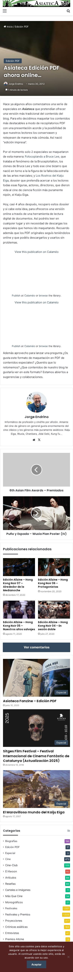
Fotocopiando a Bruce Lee (42, 156)
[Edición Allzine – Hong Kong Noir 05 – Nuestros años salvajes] (19, 610)
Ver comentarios (36, 647)
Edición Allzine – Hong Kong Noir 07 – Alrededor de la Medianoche (18, 585)
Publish (16, 295)
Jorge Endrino (16, 83)
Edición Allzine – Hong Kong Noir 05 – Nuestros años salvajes (19, 625)
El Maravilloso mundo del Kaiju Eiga (34, 812)
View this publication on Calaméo (37, 252)
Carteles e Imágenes (17, 889)
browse (43, 295)
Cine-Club (11, 865)
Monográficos (14, 902)
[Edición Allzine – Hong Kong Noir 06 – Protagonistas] (54, 567)
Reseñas (10, 883)
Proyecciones (13, 920)
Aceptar (36, 964)
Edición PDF (22, 26)
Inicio (9, 26)
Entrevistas (12, 933)
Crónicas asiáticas (16, 926)
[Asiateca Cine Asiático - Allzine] (36, 3)
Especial (10, 853)
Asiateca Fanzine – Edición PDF (30, 701)
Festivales (11, 908)
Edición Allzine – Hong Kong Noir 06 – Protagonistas (53, 583)
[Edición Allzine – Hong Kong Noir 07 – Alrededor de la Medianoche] (19, 567)
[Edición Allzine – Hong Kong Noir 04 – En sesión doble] (54, 610)
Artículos (10, 877)
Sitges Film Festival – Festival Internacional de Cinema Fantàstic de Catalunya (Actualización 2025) (36, 756)
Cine (8, 859)
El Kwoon (11, 871)
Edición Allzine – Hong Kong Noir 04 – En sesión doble (53, 625)
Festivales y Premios (17, 914)
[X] (39, 440)
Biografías (11, 841)
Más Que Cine (13, 896)
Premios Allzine (14, 939)
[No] (68, 957)
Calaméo (29, 295)
